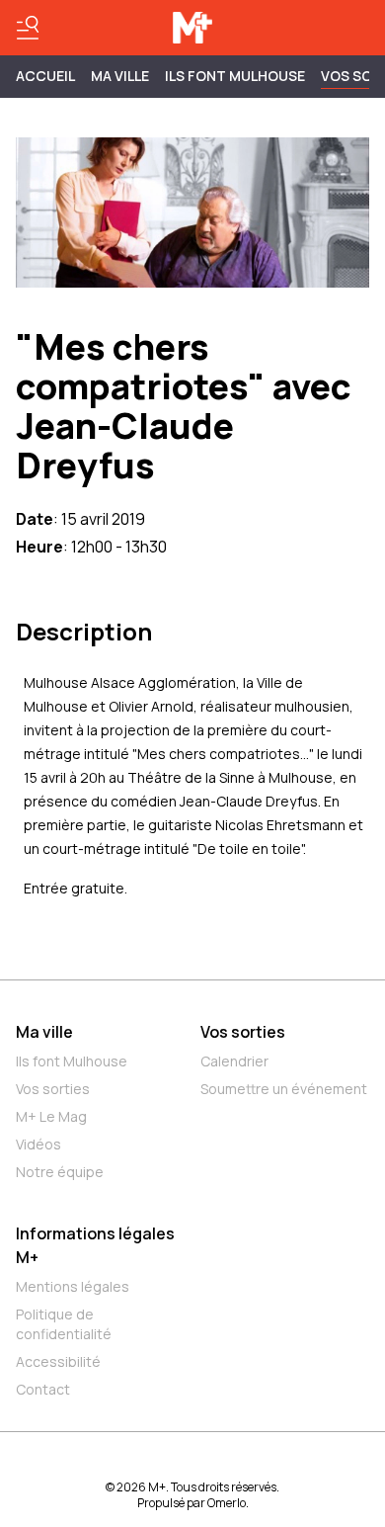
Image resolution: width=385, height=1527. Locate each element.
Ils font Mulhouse (71, 1061)
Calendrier (234, 1061)
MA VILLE (120, 75)
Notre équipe (60, 1171)
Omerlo (226, 1502)
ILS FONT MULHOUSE (235, 75)
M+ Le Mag (51, 1116)
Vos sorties (53, 1088)
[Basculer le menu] (27, 28)
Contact (43, 1389)
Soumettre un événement (283, 1088)
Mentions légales (72, 1286)
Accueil (45, 75)
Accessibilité (58, 1361)
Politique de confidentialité (64, 1324)
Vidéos (38, 1144)
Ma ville (44, 1032)
